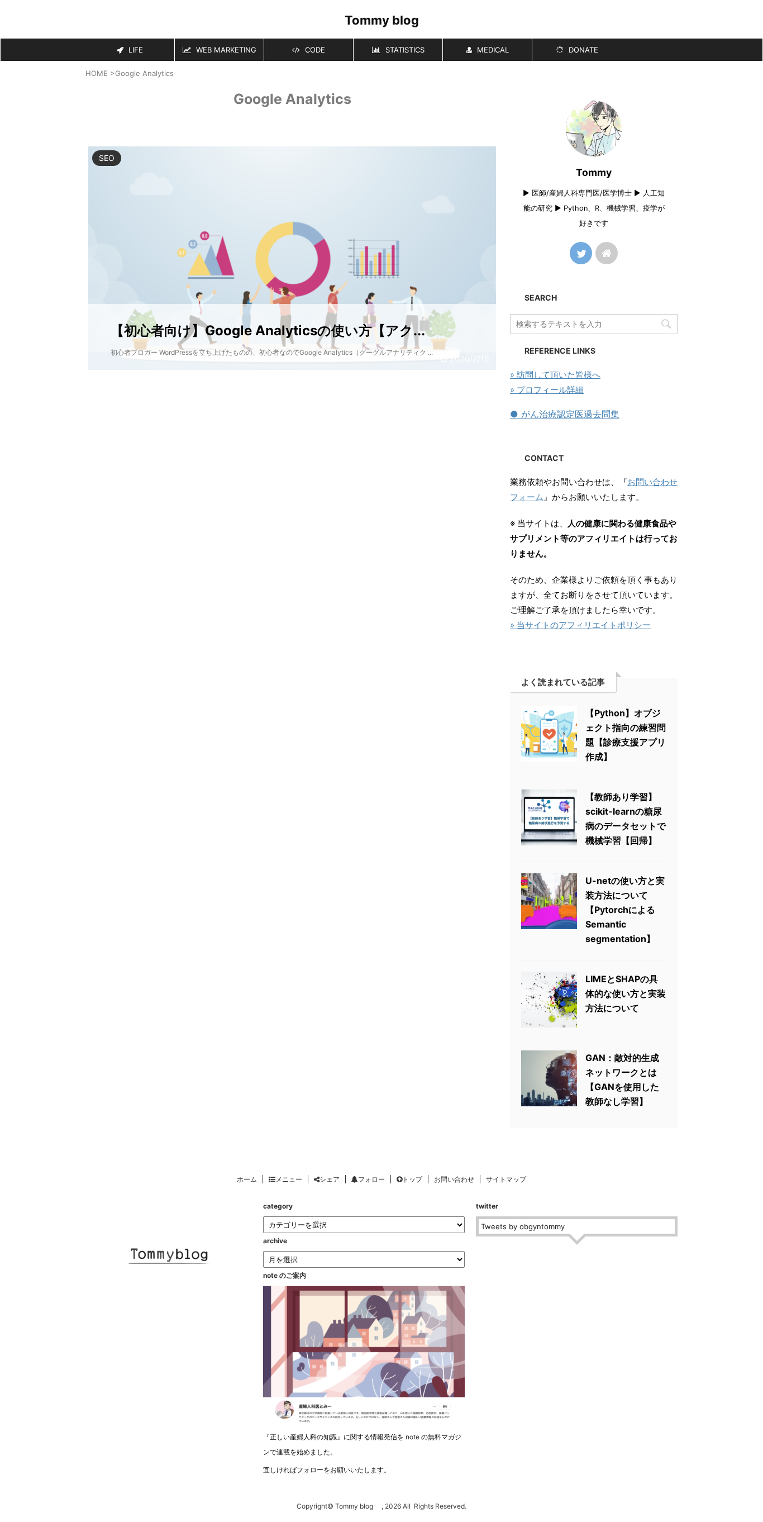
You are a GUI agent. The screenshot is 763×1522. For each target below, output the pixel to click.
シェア (329, 1179)
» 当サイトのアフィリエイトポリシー (580, 625)
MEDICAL (492, 49)
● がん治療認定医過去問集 (564, 414)
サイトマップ (506, 1179)
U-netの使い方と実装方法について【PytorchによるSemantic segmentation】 (625, 909)
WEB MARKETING (225, 49)
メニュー (288, 1179)
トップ (412, 1179)
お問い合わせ (454, 1179)
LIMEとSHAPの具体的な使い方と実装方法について (625, 993)
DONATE (582, 49)
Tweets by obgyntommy (523, 1226)
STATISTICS (404, 49)
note (412, 1437)
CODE (314, 49)
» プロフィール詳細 (547, 389)
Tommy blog (388, 20)
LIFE (134, 49)
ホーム (247, 1179)
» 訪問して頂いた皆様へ (555, 374)
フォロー (371, 1179)
